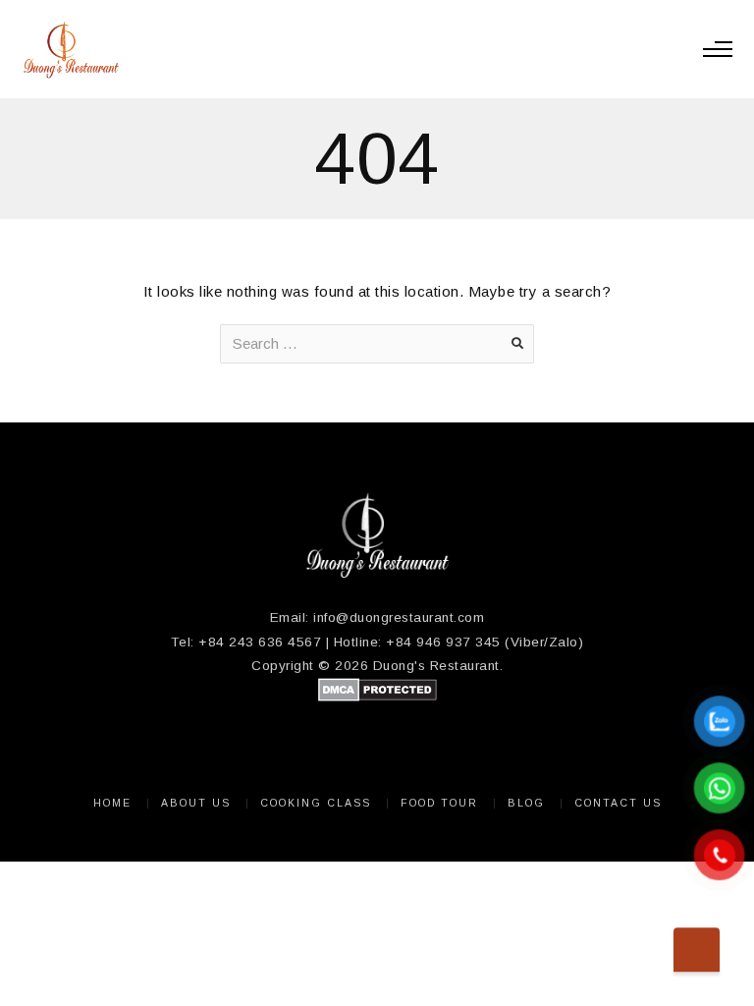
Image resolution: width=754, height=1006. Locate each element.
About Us (196, 803)
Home (112, 803)
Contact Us (618, 803)
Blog (526, 803)
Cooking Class (315, 803)
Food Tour (439, 803)
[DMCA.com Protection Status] (377, 697)
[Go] (517, 344)
